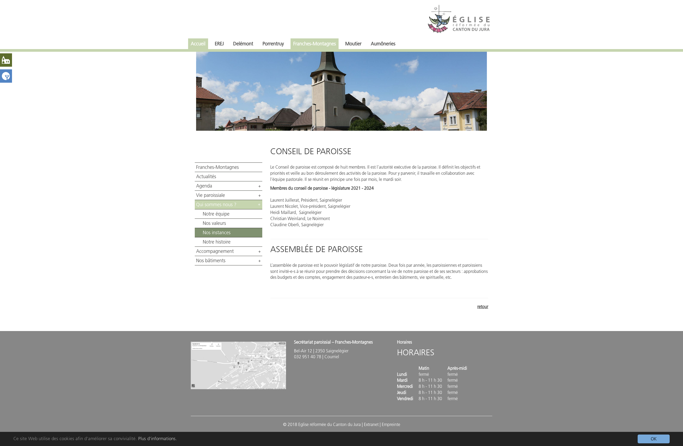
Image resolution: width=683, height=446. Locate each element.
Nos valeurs (214, 223)
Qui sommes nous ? (216, 205)
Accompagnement (215, 251)
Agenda (204, 186)
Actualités (206, 177)
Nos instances (217, 233)
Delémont (243, 44)
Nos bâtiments (210, 261)
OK (654, 438)
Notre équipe (216, 214)
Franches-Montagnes (314, 44)
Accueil (198, 44)
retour (482, 306)
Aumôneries (383, 44)
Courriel (331, 356)
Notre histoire (217, 242)
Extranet (371, 424)
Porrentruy (273, 44)
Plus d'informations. (157, 438)
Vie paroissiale (210, 195)
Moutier (353, 44)
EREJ (219, 44)
